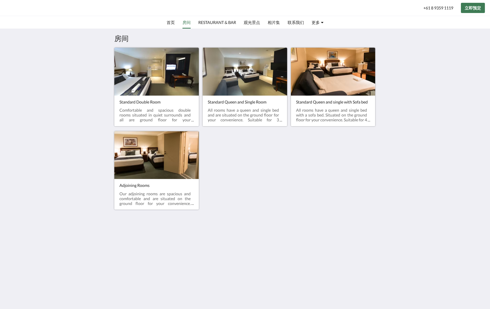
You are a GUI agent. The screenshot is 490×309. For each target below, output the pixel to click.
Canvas (369, 280)
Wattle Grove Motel (38, 7)
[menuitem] (171, 22)
